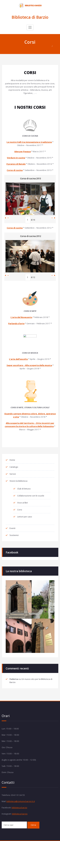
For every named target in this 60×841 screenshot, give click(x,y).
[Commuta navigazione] (30, 27)
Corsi (56, 46)
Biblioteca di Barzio (30, 17)
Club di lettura (23, 488)
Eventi (12, 528)
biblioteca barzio (19, 807)
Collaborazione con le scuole (30, 495)
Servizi (13, 474)
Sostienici (14, 535)
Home (48, 46)
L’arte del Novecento (21, 317)
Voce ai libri (22, 502)
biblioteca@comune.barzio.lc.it (20, 801)
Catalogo (14, 467)
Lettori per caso (24, 516)
